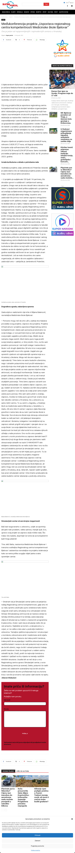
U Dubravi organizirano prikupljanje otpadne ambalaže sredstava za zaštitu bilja (66, 135)
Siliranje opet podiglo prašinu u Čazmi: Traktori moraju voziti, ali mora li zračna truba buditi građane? (41, 795)
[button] (72, 819)
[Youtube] (72, 6)
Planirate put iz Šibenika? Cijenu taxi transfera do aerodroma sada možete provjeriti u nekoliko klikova (8, 797)
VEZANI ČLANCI (8, 771)
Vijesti (10, 17)
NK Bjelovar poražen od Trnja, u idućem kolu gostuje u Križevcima (66, 118)
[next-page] (5, 810)
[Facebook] (67, 6)
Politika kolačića (35, 850)
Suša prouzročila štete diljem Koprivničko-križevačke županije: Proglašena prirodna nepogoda (23, 797)
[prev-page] (2, 810)
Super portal (9, 35)
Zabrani (37, 841)
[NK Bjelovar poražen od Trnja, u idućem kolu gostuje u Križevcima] (53, 114)
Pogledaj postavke (37, 846)
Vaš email (7, 700)
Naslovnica (4, 17)
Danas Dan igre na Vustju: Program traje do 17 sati (62, 93)
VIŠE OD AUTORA (22, 771)
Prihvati (37, 835)
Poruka (6, 709)
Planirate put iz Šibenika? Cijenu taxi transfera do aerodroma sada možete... (67, 173)
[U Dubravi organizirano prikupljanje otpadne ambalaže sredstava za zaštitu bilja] (53, 131)
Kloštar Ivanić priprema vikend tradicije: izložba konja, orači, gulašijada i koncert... (67, 154)
